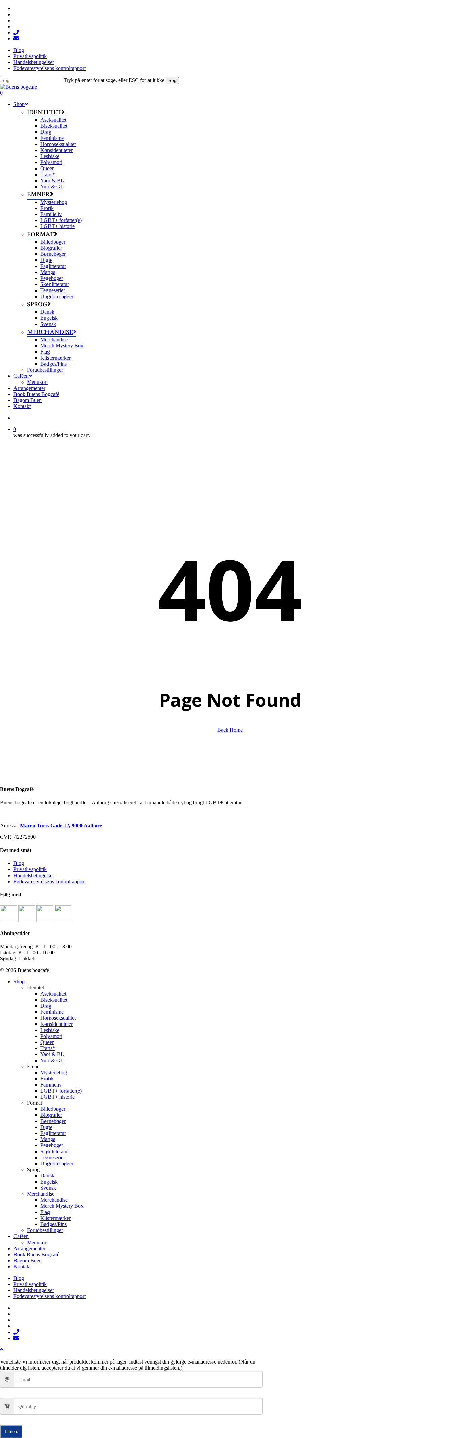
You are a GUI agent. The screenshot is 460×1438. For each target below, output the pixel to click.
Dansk (47, 1176)
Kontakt (22, 1266)
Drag (45, 1006)
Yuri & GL (52, 1060)
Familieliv (51, 1085)
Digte (46, 1127)
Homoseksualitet (58, 1018)
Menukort (37, 1242)
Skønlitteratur (54, 1151)
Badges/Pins (53, 1224)
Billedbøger (52, 1109)
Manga (47, 1139)
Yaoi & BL (52, 1054)
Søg (172, 80)
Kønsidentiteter (56, 1024)
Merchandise (40, 1194)
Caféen (21, 1236)
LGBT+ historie (57, 1097)
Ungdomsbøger (56, 1163)
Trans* (47, 1048)
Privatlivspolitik (30, 869)
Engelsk (49, 1182)
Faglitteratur (53, 1133)
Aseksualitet (53, 994)
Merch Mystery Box (62, 1206)
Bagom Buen (27, 1260)
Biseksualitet (53, 1000)
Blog (18, 863)
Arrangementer (29, 1248)
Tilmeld (11, 1431)
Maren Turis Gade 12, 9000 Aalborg (61, 825)
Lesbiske (49, 1030)
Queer (47, 1042)
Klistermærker (55, 1218)
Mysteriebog (53, 1072)
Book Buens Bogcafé (36, 1254)
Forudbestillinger (45, 1230)
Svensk (48, 1188)
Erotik (47, 1078)
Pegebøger (51, 1145)
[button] (1, 1349)
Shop (19, 981)
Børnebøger (53, 1121)
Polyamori (51, 1036)
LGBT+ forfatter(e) (61, 1091)
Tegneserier (52, 1157)
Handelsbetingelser (33, 875)
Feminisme (52, 1012)
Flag (45, 1212)
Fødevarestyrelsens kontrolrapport (49, 881)
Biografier (51, 1115)
